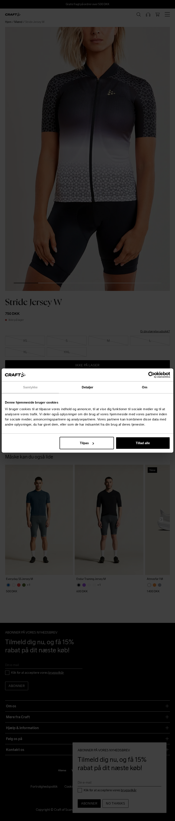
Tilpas (84, 443)
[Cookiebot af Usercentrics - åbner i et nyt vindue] (151, 374)
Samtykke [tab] (30, 387)
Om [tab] (144, 387)
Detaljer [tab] (87, 387)
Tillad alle (143, 443)
